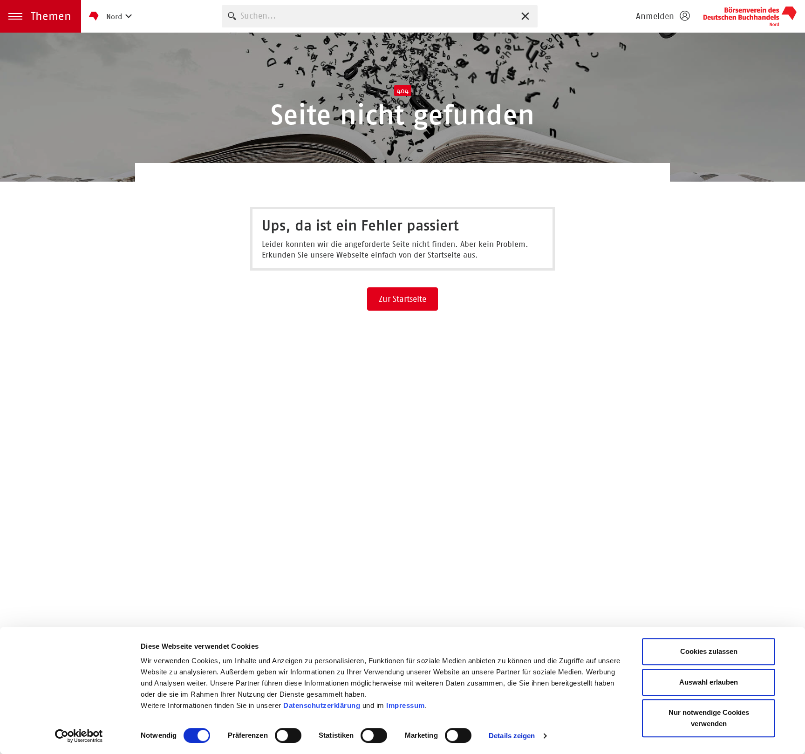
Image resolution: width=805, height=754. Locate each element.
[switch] (288, 735)
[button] (40, 16)
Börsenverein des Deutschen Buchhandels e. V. (750, 16)
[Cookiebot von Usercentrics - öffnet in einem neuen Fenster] (79, 736)
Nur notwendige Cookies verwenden (709, 717)
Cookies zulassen (708, 651)
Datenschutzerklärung (322, 705)
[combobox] (379, 16)
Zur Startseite (402, 299)
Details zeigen (512, 736)
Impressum (405, 705)
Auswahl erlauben (708, 682)
